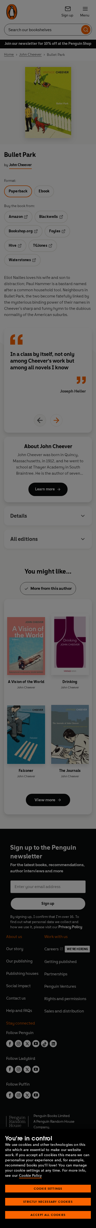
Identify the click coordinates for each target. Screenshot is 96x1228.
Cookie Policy (30, 1175)
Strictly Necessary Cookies (48, 1202)
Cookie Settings (48, 1188)
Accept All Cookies (48, 1215)
